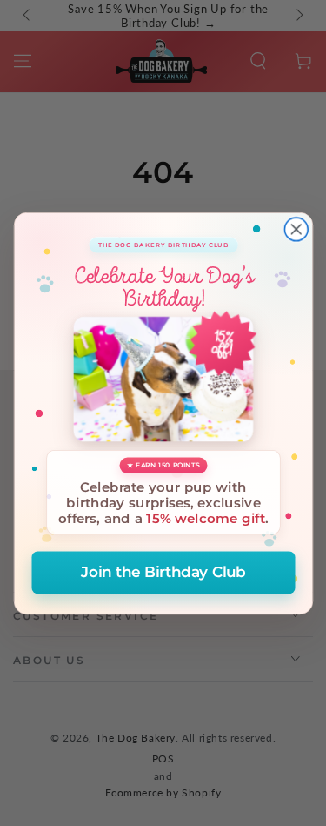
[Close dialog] (296, 229)
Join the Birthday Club (163, 572)
